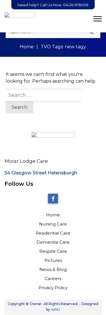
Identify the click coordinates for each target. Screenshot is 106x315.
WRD (55, 309)
